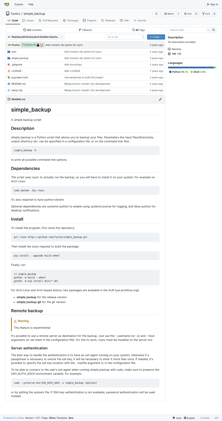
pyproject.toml (19, 77)
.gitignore (16, 64)
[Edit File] (160, 99)
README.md (18, 83)
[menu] (176, 417)
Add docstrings (73, 64)
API (217, 417)
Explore (19, 4)
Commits (34, 29)
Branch (87, 29)
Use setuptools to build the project (83, 77)
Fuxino (16, 44)
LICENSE (16, 70)
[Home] (6, 4)
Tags (140, 29)
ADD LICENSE (72, 70)
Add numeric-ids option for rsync (64, 44)
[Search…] (213, 30)
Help (31, 4)
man (13, 51)
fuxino (15, 13)
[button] (169, 13)
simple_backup (34, 13)
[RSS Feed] (156, 13)
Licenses (205, 417)
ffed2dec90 (29, 45)
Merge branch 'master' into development (87, 83)
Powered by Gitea (13, 417)
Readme (176, 49)
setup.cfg (16, 90)
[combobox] (125, 37)
